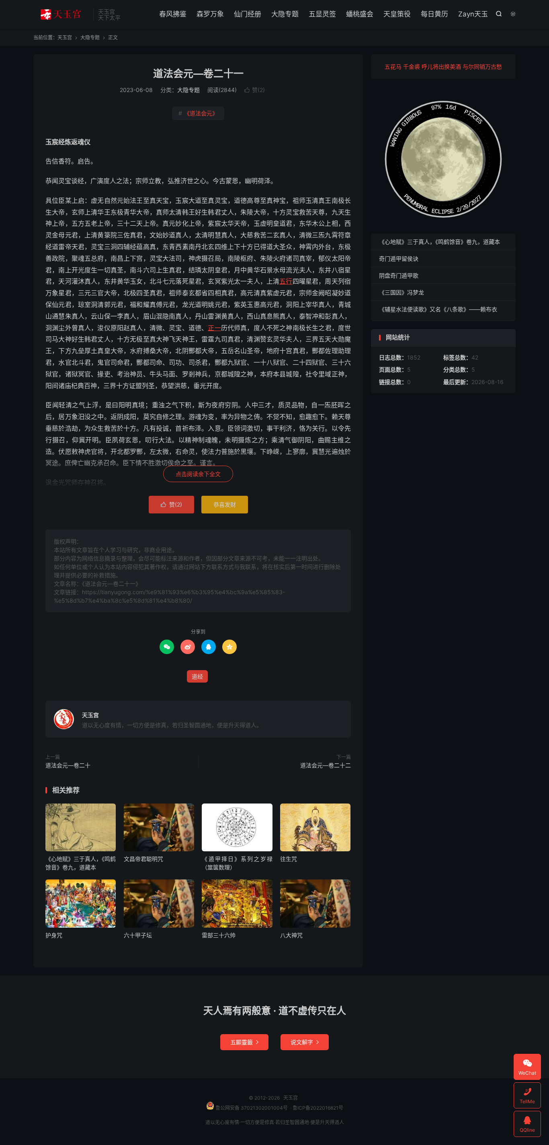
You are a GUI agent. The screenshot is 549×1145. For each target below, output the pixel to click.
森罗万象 (210, 14)
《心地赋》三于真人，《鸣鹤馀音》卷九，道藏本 (439, 241)
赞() (254, 89)
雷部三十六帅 (219, 935)
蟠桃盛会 (359, 14)
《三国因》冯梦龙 (401, 292)
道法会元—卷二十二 (325, 765)
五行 (285, 281)
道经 (197, 676)
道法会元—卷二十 (67, 765)
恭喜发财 (224, 504)
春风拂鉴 (172, 14)
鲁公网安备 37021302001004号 (251, 1108)
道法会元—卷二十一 (198, 73)
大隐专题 (285, 14)
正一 (214, 328)
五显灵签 (322, 14)
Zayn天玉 (473, 14)
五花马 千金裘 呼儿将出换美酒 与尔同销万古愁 (443, 66)
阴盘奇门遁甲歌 (398, 275)
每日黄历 (434, 14)
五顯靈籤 (244, 1042)
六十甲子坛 (138, 935)
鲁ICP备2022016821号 (318, 1108)
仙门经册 (247, 14)
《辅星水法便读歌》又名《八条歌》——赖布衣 (438, 309)
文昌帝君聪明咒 (143, 858)
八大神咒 (291, 935)
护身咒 (53, 935)
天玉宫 (61, 14)
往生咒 (288, 858)
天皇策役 (397, 14)
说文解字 (305, 1042)
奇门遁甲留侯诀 (398, 258)
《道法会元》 (198, 113)
